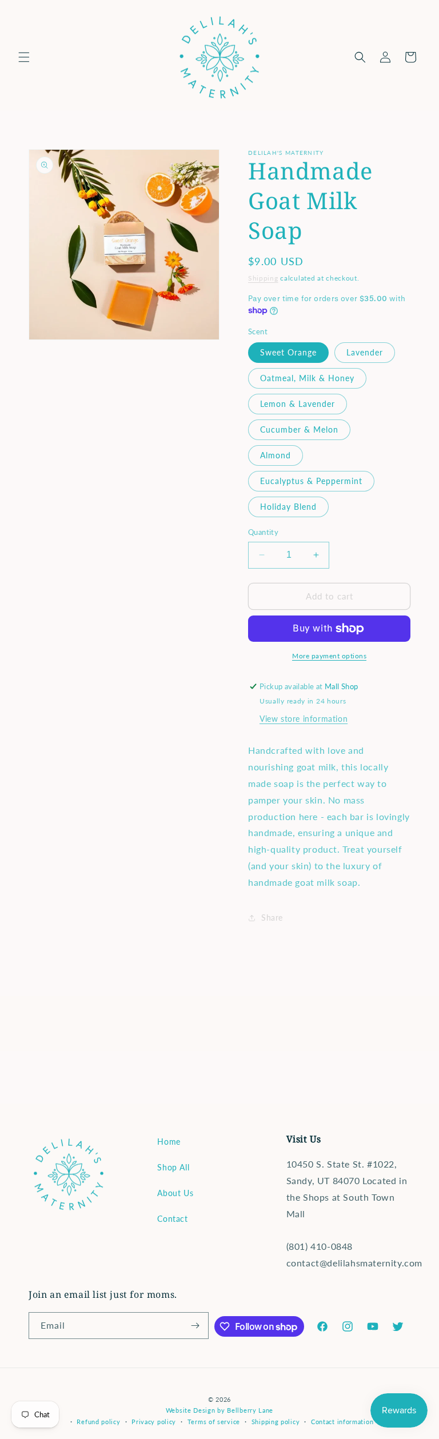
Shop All (173, 1167)
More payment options (329, 655)
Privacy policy (153, 1421)
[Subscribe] (195, 1325)
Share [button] (272, 917)
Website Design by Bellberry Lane (219, 1410)
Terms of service (213, 1421)
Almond (275, 455)
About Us (175, 1193)
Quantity (263, 532)
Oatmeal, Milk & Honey (307, 378)
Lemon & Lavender (297, 404)
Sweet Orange (288, 352)
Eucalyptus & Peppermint (311, 481)
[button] (24, 57)
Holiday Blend (288, 506)
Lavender (364, 352)
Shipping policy (276, 1421)
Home (168, 1141)
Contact (172, 1219)
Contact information (342, 1421)
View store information (304, 719)
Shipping (263, 278)
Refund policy (98, 1421)
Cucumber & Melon (299, 429)
